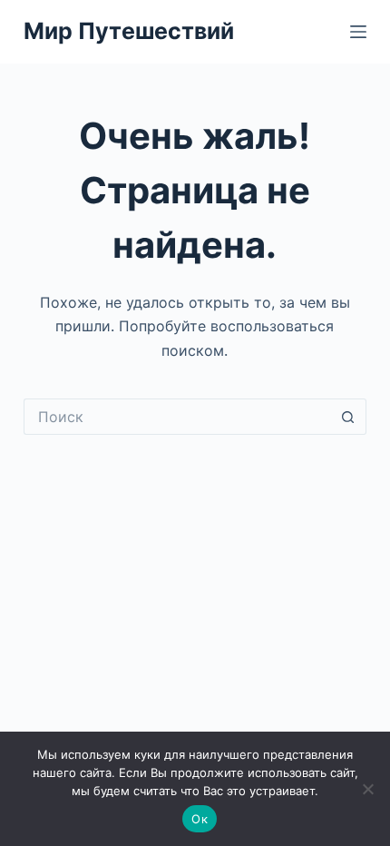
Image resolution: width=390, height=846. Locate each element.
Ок (199, 819)
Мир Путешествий (129, 30)
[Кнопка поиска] (348, 416)
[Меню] (358, 32)
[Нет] (367, 789)
